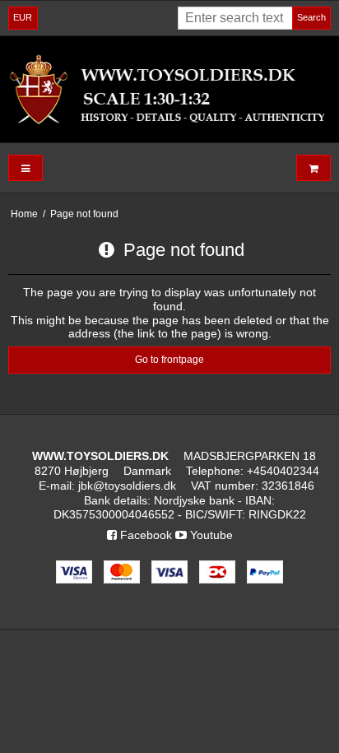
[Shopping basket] (313, 168)
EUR (22, 17)
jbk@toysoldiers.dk (127, 485)
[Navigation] (25, 168)
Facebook (144, 535)
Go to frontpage (169, 359)
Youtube (210, 535)
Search (311, 17)
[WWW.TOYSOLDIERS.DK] (169, 89)
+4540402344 (283, 470)
